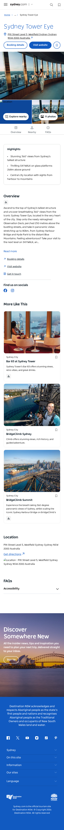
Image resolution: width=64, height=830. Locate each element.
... (15, 15)
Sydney (11, 750)
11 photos (50, 116)
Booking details (15, 45)
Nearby (32, 132)
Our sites (12, 772)
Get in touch (14, 274)
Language (13, 781)
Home (7, 15)
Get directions (12, 554)
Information (14, 765)
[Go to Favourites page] (58, 4)
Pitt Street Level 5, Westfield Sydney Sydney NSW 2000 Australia (32, 36)
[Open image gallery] (32, 76)
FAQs (48, 132)
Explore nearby (18, 116)
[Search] (51, 5)
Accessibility (11, 588)
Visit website (40, 45)
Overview (16, 132)
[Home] (18, 4)
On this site (14, 757)
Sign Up (11, 660)
